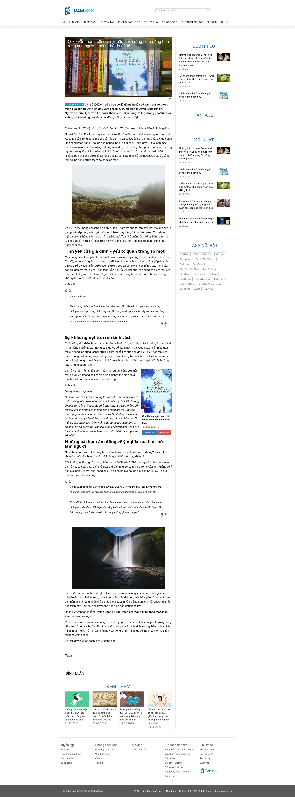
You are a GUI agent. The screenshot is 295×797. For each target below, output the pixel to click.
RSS (136, 791)
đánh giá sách (203, 279)
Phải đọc (65, 749)
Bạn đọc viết (206, 754)
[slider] (149, 427)
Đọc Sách (165, 432)
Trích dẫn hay (220, 279)
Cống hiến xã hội (174, 767)
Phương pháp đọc (105, 749)
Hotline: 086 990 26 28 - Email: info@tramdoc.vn (205, 791)
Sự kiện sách (207, 749)
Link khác (206, 745)
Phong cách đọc (129, 22)
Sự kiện (212, 22)
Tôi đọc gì (205, 758)
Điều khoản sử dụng (152, 791)
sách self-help (187, 284)
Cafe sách (100, 758)
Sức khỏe (170, 758)
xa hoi (197, 289)
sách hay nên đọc (202, 254)
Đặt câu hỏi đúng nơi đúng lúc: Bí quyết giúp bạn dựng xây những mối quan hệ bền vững (159, 716)
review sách (186, 259)
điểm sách (185, 274)
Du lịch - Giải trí (173, 762)
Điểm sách (90, 22)
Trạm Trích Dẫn (138, 749)
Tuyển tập (107, 22)
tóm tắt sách (209, 269)
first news (184, 254)
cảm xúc (209, 289)
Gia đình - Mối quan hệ (177, 754)
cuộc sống (185, 289)
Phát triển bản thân (70, 754)
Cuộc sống (66, 762)
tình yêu (213, 274)
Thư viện (74, 22)
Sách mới (219, 254)
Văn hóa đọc (102, 754)
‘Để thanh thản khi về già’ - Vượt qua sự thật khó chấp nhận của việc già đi (196, 79)
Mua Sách (150, 432)
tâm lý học (199, 274)
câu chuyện (186, 279)
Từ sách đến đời (192, 22)
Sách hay (184, 264)
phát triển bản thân (189, 269)
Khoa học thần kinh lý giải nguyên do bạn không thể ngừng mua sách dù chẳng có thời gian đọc (197, 204)
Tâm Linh (170, 776)
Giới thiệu (171, 791)
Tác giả (99, 762)
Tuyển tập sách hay (206, 259)
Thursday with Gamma (177, 771)
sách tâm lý (199, 264)
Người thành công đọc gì (161, 22)
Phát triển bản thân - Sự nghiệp (182, 749)
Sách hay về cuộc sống (209, 284)
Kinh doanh (66, 758)
